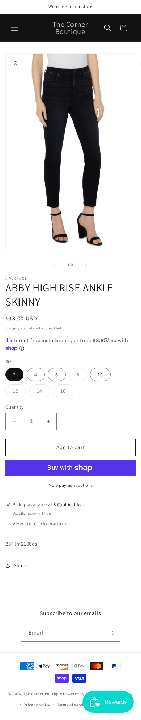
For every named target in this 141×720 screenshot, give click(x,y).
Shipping (13, 328)
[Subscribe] (112, 633)
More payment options (70, 485)
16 (66, 392)
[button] (14, 28)
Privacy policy (37, 704)
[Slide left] (55, 265)
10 (100, 374)
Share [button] (20, 565)
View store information (39, 523)
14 (43, 392)
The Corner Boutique (42, 693)
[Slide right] (86, 265)
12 (19, 392)
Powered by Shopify (81, 693)
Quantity (14, 407)
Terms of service (72, 704)
